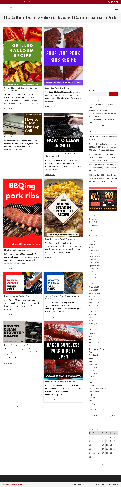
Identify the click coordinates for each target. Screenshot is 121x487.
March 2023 (93, 284)
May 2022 (92, 314)
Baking (91, 337)
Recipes (91, 376)
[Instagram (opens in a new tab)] (117, 2)
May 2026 (92, 244)
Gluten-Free (93, 358)
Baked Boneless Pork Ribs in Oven (61, 382)
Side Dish (92, 385)
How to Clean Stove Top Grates (18, 345)
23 (27, 406)
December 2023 (94, 256)
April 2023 (92, 281)
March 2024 (93, 247)
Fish (90, 352)
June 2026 (92, 241)
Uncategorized (94, 404)
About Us (9, 1)
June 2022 (92, 311)
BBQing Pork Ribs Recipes (16, 250)
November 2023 (94, 259)
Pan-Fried (92, 370)
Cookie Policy (32, 1)
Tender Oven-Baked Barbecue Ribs (101, 126)
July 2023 (92, 272)
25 (37, 406)
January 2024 (93, 253)
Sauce (91, 382)
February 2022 (94, 323)
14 (107, 445)
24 (32, 406)
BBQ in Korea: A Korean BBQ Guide (101, 150)
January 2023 (93, 290)
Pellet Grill (93, 373)
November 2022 (94, 296)
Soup (90, 395)
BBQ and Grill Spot (95, 343)
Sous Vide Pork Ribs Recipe (58, 88)
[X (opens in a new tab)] (108, 2)
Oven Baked (93, 367)
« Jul (102, 465)
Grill (90, 361)
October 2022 (94, 299)
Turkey (91, 401)
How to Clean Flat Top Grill (17, 137)
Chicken (91, 346)
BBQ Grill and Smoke (97, 410)
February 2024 (94, 250)
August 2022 (93, 305)
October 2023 (94, 262)
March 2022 (93, 320)
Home (4, 1)
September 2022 (95, 302)
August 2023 (93, 269)
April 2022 (92, 317)
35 (68, 406)
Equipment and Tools (96, 349)
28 (53, 406)
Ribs (90, 379)
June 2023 (92, 275)
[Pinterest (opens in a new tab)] (114, 2)
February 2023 (94, 287)
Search (91, 90)
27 (47, 406)
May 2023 (92, 278)
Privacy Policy (24, 1)
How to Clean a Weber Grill (17, 296)
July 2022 (92, 308)
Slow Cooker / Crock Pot (97, 388)
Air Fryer (92, 334)
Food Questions (94, 355)
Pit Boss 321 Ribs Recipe (98, 110)
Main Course (93, 364)
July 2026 (92, 238)
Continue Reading (9, 109)
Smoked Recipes (94, 392)
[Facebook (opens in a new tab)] (111, 2)
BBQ (90, 340)
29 (58, 406)
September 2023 (95, 266)
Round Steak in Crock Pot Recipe (60, 239)
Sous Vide (92, 398)
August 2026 (93, 235)
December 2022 (94, 293)
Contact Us (16, 1)
